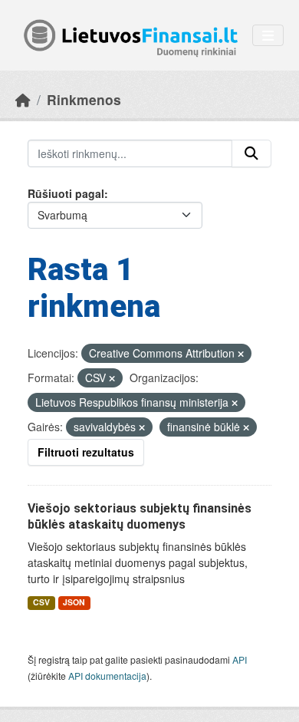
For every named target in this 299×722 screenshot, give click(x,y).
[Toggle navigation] (268, 36)
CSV (41, 602)
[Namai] (23, 99)
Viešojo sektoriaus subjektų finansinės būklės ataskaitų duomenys (139, 516)
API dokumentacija (107, 675)
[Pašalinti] (241, 354)
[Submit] (251, 153)
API (239, 659)
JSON (74, 602)
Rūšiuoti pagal (66, 193)
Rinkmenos (84, 99)
